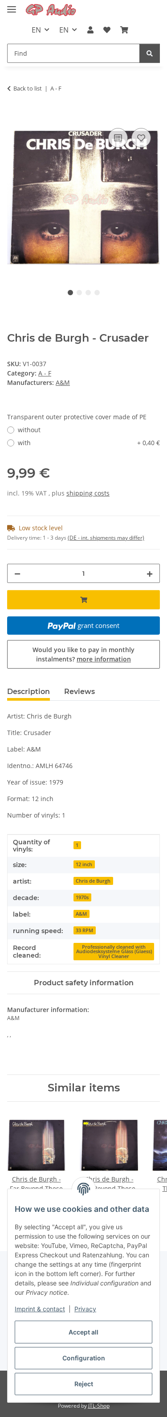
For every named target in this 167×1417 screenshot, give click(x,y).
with (89, 442)
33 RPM (84, 930)
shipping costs (88, 493)
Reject (83, 1384)
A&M (81, 914)
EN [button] (36, 30)
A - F (44, 373)
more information (104, 659)
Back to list (27, 88)
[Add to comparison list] (118, 138)
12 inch (84, 864)
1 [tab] (70, 292)
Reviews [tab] (79, 691)
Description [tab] (28, 691)
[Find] (149, 53)
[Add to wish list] (141, 138)
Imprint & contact (40, 1309)
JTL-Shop (99, 1405)
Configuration (83, 1358)
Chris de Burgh (93, 881)
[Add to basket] (14, 116)
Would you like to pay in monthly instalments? (83, 654)
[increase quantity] (149, 573)
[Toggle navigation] (11, 5)
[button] (90, 30)
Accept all (83, 1332)
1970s (82, 897)
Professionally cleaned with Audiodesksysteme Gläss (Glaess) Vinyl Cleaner (114, 951)
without (29, 430)
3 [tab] (88, 292)
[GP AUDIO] (51, 10)
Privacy (85, 1309)
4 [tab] (97, 292)
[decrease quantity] (17, 573)
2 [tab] (79, 292)
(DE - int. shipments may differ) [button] (106, 537)
